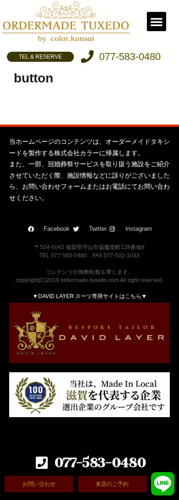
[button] (156, 21)
